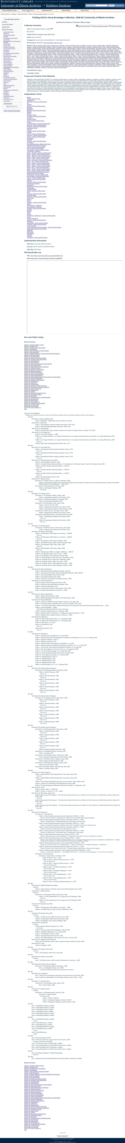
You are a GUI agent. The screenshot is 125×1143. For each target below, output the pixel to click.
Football (39, 50)
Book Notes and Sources (9, 85)
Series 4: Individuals (30, 349)
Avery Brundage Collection (40, 14)
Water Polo (115, 66)
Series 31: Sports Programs (33, 388)
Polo (47, 61)
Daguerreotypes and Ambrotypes (10, 90)
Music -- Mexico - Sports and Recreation (108, 56)
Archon (61, 1141)
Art (80, 45)
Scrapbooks (6, 91)
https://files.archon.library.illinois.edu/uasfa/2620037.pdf (46, 255)
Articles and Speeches (8, 71)
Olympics (36, 60)
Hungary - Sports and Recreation (36, 141)
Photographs (6, 76)
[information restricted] (31, 406)
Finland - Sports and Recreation (36, 131)
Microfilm (5, 88)
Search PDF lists (120, 5)
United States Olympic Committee (96, 66)
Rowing (109, 61)
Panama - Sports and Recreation (49, 60)
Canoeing (89, 47)
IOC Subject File (7, 54)
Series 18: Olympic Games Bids (34, 369)
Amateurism (6, 33)
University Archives (5, 14)
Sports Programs (7, 80)
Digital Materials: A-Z (47, 10)
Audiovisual (6, 93)
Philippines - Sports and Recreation (91, 60)
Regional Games (7, 61)
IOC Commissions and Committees (11, 53)
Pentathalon (76, 60)
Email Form (65, 1136)
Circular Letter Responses (9, 48)
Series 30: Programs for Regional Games (37, 387)
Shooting (98, 63)
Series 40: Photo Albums (32, 402)
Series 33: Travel (29, 391)
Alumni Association (22, 14)
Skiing (108, 63)
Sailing (43, 63)
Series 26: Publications (31, 381)
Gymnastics (104, 50)
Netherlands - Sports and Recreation (55, 58)
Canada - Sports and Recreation (76, 47)
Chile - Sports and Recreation (111, 47)
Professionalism (73, 61)
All (25, 409)
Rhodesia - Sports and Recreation (89, 61)
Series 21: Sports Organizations (34, 374)
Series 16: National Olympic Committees (36, 366)
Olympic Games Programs (9, 77)
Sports (54, 64)
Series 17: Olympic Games (32, 368)
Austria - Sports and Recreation (96, 45)
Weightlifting (30, 67)
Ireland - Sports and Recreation (101, 51)
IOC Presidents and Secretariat (10, 38)
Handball (110, 50)
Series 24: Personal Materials (33, 378)
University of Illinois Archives (21, 5)
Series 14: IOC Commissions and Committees (38, 364)
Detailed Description (7, 29)
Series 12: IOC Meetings (32, 361)
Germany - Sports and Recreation (71, 50)
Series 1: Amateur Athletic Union (34, 345)
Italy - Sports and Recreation (35, 148)
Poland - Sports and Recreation (36, 61)
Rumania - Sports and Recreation (36, 202)
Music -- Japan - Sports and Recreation (60, 56)
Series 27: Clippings (30, 383)
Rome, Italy (102, 61)
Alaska (35, 45)
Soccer (113, 63)
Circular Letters (6, 45)
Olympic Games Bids (8, 59)
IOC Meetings (6, 50)
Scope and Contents (7, 24)
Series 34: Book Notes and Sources (35, 393)
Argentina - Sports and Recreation (69, 45)
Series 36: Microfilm (30, 396)
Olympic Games (7, 57)
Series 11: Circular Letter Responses (35, 359)
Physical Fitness (114, 60)
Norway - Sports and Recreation (36, 179)
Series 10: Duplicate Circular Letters (35, 358)
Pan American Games (66, 60)
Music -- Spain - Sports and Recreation (85, 57)
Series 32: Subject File (31, 390)
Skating (103, 63)
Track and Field (46, 66)
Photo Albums (6, 94)
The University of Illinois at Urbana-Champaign (66, 1142)
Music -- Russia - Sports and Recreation (61, 57)
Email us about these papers (12, 110)
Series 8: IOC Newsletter (32, 355)
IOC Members (6, 39)
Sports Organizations (8, 64)
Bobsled (49, 47)
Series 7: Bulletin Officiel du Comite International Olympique (42, 353)
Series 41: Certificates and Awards (35, 403)
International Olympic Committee (81, 51)
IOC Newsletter (6, 43)
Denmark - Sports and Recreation (65, 48)
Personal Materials (7, 69)
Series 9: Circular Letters (32, 356)
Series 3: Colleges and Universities (35, 347)
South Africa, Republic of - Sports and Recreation (41, 215)
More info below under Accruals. (53, 42)
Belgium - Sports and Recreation (36, 47)
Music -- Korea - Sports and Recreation (84, 56)
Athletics (84, 45)
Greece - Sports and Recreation (90, 50)
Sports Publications (7, 65)
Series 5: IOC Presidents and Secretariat (36, 350)
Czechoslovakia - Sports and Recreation (43, 48)
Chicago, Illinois (97, 47)
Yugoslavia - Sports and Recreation (57, 67)
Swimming (91, 64)
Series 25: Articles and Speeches (34, 380)
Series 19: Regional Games (33, 371)
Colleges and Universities (9, 35)
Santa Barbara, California (68, 63)
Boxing (54, 47)
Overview (4, 22)
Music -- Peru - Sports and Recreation (38, 57)
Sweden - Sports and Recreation (78, 64)
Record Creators (85, 10)
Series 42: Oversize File (32, 404)
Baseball (108, 45)
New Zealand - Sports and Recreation (78, 58)
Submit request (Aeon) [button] (84, 26)
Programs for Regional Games (10, 79)
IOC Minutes (6, 51)
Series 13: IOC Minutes (31, 362)
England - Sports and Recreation (85, 48)
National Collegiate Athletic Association (108, 57)
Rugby (113, 61)
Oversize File (6, 97)
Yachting (43, 67)
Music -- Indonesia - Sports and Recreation (106, 54)
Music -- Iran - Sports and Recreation (37, 56)
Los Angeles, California (63, 53)
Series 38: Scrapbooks (31, 399)
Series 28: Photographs (31, 384)
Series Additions (7, 100)
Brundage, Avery (61, 47)
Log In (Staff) (62, 1132)
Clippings (5, 74)
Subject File (6, 82)
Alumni (31, 14)
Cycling (29, 48)
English (37, 73)
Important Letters (7, 86)
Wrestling (37, 67)
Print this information (116, 26)
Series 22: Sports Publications (33, 375)
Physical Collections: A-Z (28, 10)
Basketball (115, 45)
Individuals (5, 36)
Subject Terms (6, 27)
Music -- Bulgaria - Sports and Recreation (39, 155)
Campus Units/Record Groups (9, 10)
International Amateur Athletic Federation (59, 51)
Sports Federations (7, 62)
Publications (6, 72)
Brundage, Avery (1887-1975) (46, 34)
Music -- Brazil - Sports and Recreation (107, 53)
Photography (105, 60)
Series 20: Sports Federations (33, 372)
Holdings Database (58, 5)
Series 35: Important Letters (33, 394)
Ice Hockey (44, 51)
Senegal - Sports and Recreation (85, 63)
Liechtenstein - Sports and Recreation (45, 53)
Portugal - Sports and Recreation (58, 61)
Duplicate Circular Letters (9, 47)
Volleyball (109, 66)
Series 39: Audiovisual (31, 400)
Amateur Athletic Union (8, 32)
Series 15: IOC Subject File (32, 365)
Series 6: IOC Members (31, 352)
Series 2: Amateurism (31, 346)
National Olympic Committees (10, 56)
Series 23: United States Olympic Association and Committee (42, 377)
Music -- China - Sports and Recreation (59, 54)
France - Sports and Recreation (51, 50)
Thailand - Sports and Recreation (36, 224)
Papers (40, 70)
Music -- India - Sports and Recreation (82, 54)
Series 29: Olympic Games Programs (35, 385)
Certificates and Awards (8, 96)
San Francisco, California (52, 63)
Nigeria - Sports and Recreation (98, 58)
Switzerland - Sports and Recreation (105, 64)
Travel (4, 83)
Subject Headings (66, 10)
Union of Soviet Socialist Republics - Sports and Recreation (68, 66)
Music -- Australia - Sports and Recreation (83, 53)
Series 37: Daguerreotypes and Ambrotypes (37, 397)
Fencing (109, 48)
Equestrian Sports (101, 48)
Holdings (14, 14)
